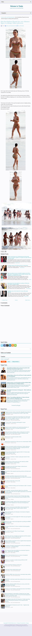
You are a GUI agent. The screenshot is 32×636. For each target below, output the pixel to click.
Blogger (18, 405)
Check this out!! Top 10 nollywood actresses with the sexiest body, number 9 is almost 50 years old (18, 536)
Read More (17, 262)
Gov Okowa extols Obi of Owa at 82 (12, 480)
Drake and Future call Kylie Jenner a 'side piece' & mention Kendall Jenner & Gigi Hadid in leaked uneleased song (17, 432)
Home (2, 17)
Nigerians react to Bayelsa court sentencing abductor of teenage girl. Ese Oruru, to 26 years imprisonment (17, 428)
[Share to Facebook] (5, 251)
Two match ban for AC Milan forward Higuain (14, 531)
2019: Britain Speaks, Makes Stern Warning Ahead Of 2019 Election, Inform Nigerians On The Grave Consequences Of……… (17, 502)
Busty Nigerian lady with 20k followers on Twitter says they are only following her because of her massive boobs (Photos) (17, 600)
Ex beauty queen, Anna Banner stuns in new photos (17, 265)
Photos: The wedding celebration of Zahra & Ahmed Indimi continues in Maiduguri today (18, 398)
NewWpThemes (12, 624)
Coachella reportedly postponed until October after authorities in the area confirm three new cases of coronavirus (18, 476)
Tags (9, 361)
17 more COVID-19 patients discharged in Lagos (15, 422)
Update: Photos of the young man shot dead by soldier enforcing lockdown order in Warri (16, 462)
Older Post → (28, 300)
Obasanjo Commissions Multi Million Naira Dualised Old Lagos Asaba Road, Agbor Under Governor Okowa (17, 508)
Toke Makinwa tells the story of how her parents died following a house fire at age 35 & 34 (18, 368)
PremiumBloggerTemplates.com (10, 625)
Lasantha (25, 624)
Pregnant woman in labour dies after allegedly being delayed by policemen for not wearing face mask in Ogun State (18, 412)
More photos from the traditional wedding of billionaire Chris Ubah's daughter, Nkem (18, 284)
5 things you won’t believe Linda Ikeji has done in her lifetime (18, 588)
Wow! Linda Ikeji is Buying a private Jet (13, 564)
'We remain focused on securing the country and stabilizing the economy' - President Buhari (17, 546)
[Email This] (1, 251)
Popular (3, 361)
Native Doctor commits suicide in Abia (13, 436)
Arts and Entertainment (9, 17)
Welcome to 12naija (16, 6)
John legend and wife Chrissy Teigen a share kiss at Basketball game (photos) (16, 467)
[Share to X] (4, 251)
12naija (27, 623)
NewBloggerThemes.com (23, 625)
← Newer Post (4, 300)
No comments (21, 25)
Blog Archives (16, 361)
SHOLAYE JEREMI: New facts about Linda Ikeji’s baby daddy (18, 574)
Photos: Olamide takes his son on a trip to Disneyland (16, 555)
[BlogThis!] (3, 251)
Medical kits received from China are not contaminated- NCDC (18, 441)
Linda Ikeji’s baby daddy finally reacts (13, 569)
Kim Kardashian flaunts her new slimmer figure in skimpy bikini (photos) (15, 22)
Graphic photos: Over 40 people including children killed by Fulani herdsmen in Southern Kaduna (19, 383)
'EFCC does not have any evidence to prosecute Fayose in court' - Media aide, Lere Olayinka (17, 551)
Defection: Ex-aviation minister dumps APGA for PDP (16, 560)
